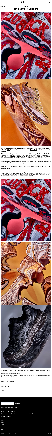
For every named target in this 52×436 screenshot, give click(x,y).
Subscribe (17, 403)
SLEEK (26, 2)
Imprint (3, 422)
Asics (8, 150)
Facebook (10, 407)
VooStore (11, 372)
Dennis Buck (33, 150)
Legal (2, 424)
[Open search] (50, 3)
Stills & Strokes (12, 381)
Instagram (4, 407)
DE (50, 433)
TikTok (16, 407)
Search (3, 429)
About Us (3, 420)
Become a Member (6, 416)
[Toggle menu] (2, 3)
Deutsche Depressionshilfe (12, 373)
